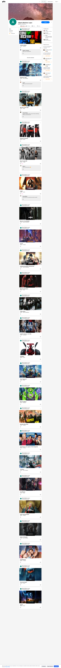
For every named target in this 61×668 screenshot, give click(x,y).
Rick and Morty (23, 401)
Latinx (46, 30)
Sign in (56, 1)
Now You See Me (23, 161)
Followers (11, 31)
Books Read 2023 (48, 40)
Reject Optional (50, 666)
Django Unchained (24, 138)
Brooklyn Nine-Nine (24, 424)
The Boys (22, 469)
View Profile (48, 55)
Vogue (46, 35)
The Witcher (22, 491)
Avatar (21, 604)
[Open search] (39, 1)
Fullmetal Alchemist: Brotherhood (27, 266)
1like (22, 163)
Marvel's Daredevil (24, 288)
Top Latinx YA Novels (48, 31)
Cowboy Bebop (23, 45)
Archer (21, 243)
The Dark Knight (23, 582)
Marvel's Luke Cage (24, 107)
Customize (44, 666)
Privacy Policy (7, 666)
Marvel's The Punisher (24, 221)
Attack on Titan (23, 77)
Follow (45, 22)
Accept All (56, 666)
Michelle (46, 39)
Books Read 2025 (48, 33)
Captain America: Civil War (25, 333)
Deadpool (22, 356)
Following (11, 30)
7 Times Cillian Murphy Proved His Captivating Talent (48, 37)
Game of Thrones (23, 537)
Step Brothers (23, 559)
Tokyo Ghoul (22, 311)
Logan (21, 191)
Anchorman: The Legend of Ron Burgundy (29, 446)
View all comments (30, 57)
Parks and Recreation (24, 514)
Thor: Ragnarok (23, 379)
